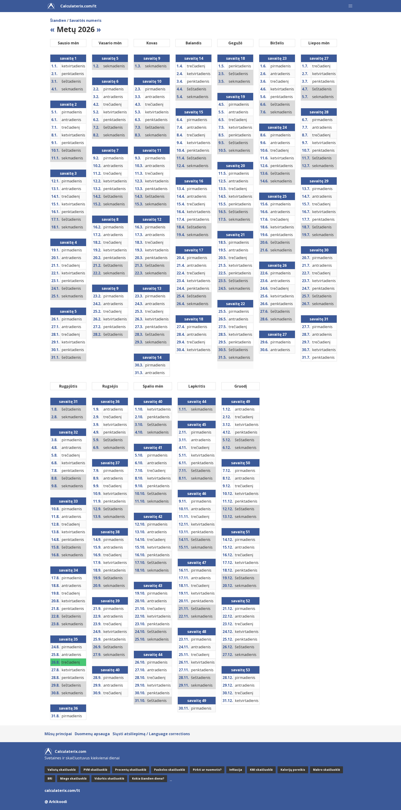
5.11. (183, 455)
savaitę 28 (319, 112)
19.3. (139, 250)
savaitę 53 (240, 669)
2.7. (305, 73)
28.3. (139, 334)
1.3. (138, 66)
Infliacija (235, 770)
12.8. (55, 524)
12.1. (55, 181)
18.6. (264, 227)
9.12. (227, 485)
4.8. (54, 447)
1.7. (305, 66)
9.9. (96, 485)
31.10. (140, 700)
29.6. (264, 342)
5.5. (221, 112)
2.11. (183, 432)
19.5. (222, 250)
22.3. (139, 273)
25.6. (264, 296)
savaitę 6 (110, 81)
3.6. (263, 81)
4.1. (54, 89)
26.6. (264, 303)
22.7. (306, 273)
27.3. (139, 326)
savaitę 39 (110, 600)
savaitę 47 (196, 562)
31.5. (222, 357)
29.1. (55, 342)
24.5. (222, 288)
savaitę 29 (319, 181)
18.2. (97, 242)
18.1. (55, 227)
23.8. (55, 623)
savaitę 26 (277, 265)
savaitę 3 (68, 173)
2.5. (221, 73)
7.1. (54, 127)
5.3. (138, 112)
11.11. (184, 516)
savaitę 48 (196, 631)
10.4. (181, 150)
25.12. (228, 639)
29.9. (97, 685)
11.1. (55, 158)
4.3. (138, 104)
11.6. (264, 158)
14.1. (55, 196)
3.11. (183, 439)
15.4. (181, 204)
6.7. (305, 119)
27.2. (97, 326)
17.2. (97, 234)
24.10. (140, 631)
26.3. (139, 319)
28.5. (222, 334)
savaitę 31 (319, 319)
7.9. (96, 470)
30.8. (55, 692)
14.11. (184, 539)
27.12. (228, 654)
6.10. (139, 462)
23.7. (306, 280)
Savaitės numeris (85, 20)
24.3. (139, 303)
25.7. (306, 296)
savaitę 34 (68, 570)
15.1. (55, 204)
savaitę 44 (152, 654)
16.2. (97, 227)
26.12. (228, 646)
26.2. (97, 319)
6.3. (138, 119)
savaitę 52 (240, 600)
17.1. (55, 219)
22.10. (140, 616)
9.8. (54, 485)
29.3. (139, 342)
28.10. (140, 677)
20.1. (55, 257)
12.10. (140, 524)
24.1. (55, 288)
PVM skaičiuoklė (95, 770)
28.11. (184, 677)
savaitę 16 (193, 181)
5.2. (96, 112)
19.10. (140, 593)
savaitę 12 (151, 219)
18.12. (228, 570)
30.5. (222, 349)
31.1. (55, 357)
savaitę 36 (68, 708)
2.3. (138, 89)
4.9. (96, 432)
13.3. (139, 188)
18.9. (97, 570)
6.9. (96, 447)
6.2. (96, 119)
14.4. (181, 196)
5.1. (54, 112)
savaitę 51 (240, 531)
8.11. (183, 478)
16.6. (264, 211)
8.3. (138, 135)
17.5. (222, 219)
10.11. (184, 508)
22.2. (97, 273)
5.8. (54, 455)
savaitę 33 (68, 501)
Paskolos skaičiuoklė (169, 770)
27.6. (264, 311)
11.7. (306, 158)
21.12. (228, 608)
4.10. (139, 432)
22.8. (55, 616)
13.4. (181, 188)
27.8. (55, 669)
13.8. (55, 531)
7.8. (54, 470)
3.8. (54, 439)
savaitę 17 (193, 250)
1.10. (139, 409)
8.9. (96, 478)
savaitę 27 (277, 334)
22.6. (264, 273)
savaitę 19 (235, 96)
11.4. (181, 158)
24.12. (228, 631)
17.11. (184, 577)
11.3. (139, 173)
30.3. (139, 365)
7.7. (305, 127)
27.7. (306, 326)
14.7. (306, 196)
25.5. (222, 311)
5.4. (180, 96)
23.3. (139, 296)
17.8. (55, 577)
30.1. (55, 349)
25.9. (97, 639)
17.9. (97, 562)
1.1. (54, 66)
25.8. (55, 654)
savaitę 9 (110, 288)
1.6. (263, 66)
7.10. (139, 470)
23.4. (181, 280)
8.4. (180, 135)
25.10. (140, 639)
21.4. (181, 265)
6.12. (227, 447)
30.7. (306, 349)
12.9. (97, 508)
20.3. (139, 257)
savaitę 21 (235, 234)
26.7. (306, 303)
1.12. (227, 409)
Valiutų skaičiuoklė (62, 770)
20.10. (140, 600)
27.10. (140, 669)
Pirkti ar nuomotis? (207, 770)
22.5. (222, 273)
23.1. (55, 280)
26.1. (55, 319)
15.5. (222, 204)
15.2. (97, 204)
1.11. (183, 409)
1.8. (54, 409)
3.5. (221, 81)
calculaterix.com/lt (62, 790)
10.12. (228, 493)
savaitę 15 (193, 112)
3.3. (138, 96)
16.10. (140, 554)
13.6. (264, 173)
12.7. (306, 165)
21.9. (97, 608)
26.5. (222, 319)
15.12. (228, 547)
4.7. (305, 89)
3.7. (305, 81)
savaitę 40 (110, 669)
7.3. (138, 127)
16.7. (306, 211)
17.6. (264, 219)
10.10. (140, 493)
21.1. (55, 265)
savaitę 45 (196, 424)
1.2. (96, 66)
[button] (350, 6)
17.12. (228, 562)
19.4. (181, 234)
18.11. (184, 585)
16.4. (181, 211)
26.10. (140, 662)
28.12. (228, 677)
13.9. (97, 516)
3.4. (180, 81)
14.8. (55, 539)
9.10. (139, 485)
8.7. (305, 135)
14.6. (264, 181)
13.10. (140, 531)
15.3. (139, 204)
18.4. (181, 227)
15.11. (184, 547)
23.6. (264, 280)
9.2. (96, 158)
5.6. (263, 96)
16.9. (97, 554)
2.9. (96, 416)
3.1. (54, 81)
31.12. (228, 700)
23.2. (97, 296)
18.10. (140, 570)
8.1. (54, 135)
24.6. (264, 288)
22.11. (184, 616)
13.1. (55, 188)
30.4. (181, 349)
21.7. (306, 265)
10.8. (55, 508)
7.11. (183, 470)
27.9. (97, 654)
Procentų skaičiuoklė (130, 770)
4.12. (227, 432)
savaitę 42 (152, 516)
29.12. (228, 685)
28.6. (264, 319)
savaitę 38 (110, 531)
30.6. (264, 349)
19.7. (306, 234)
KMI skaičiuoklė (261, 770)
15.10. (140, 547)
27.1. (55, 326)
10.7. (306, 150)
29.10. (140, 685)
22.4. (181, 273)
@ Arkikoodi (56, 801)
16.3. (139, 227)
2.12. (227, 416)
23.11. (184, 639)
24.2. (97, 303)
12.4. (181, 165)
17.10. (140, 562)
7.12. (227, 470)
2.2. (96, 89)
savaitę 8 (110, 219)
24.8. (55, 646)
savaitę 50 (240, 462)
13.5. (222, 188)
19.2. (97, 250)
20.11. (184, 600)
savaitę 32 (68, 432)
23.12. (228, 623)
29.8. (55, 685)
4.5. (221, 104)
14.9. (97, 539)
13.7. (306, 188)
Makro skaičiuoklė (326, 770)
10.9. (97, 493)
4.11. (183, 447)
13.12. (228, 516)
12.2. (97, 181)
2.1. (54, 73)
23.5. (222, 280)
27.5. (222, 326)
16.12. (228, 554)
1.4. (180, 66)
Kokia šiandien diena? (148, 778)
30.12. (228, 692)
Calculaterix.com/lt (78, 6)
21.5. (222, 265)
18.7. (306, 227)
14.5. (222, 196)
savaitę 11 (151, 150)
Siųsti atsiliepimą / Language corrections (151, 733)
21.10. (140, 608)
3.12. (227, 424)
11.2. (97, 173)
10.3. (139, 165)
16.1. (55, 211)
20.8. (55, 600)
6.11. (183, 462)
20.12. (228, 585)
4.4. (180, 89)
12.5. (222, 181)
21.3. (139, 265)
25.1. (55, 296)
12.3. (139, 181)
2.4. (180, 73)
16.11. (184, 570)
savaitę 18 (193, 319)
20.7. (306, 257)
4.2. (96, 104)
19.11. (184, 593)
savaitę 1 (68, 58)
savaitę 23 (277, 58)
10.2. (97, 165)
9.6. (263, 142)
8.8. (54, 478)
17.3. (139, 234)
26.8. (55, 662)
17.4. (181, 219)
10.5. (222, 150)
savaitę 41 (152, 447)
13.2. (97, 188)
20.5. (222, 257)
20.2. (97, 257)
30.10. (140, 692)
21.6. (264, 250)
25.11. (184, 654)
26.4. (181, 303)
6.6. (263, 104)
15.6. (264, 204)
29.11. (184, 685)
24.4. (181, 288)
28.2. (97, 334)
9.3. (138, 158)
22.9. (97, 616)
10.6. (264, 150)
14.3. (139, 196)
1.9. (96, 409)
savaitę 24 (277, 127)
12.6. (264, 165)
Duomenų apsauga (92, 733)
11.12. (228, 501)
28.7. (306, 334)
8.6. (263, 135)
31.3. (139, 372)
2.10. (139, 416)
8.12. (227, 478)
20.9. (97, 585)
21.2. (97, 265)
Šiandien (58, 20)
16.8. (55, 554)
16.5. (222, 211)
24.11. (184, 646)
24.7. (306, 288)
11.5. (222, 173)
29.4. (181, 342)
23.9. (97, 623)
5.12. (227, 439)
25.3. (139, 311)
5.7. (305, 96)
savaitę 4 (68, 242)
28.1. (55, 334)
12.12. (228, 508)
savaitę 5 (68, 311)
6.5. (221, 119)
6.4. (180, 119)
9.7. (305, 142)
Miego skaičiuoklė (73, 778)
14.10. (140, 539)
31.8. (55, 715)
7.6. (263, 112)
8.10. (139, 478)
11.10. (140, 501)
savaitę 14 (151, 357)
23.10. (140, 623)
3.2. (96, 96)
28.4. (181, 334)
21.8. (55, 608)
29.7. (306, 342)
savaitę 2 (68, 104)
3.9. (96, 424)
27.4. (181, 326)
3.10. (139, 424)
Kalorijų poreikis (293, 770)
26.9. (97, 646)
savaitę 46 (196, 493)
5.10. (139, 455)
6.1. (54, 119)
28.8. (55, 677)
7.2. (96, 127)
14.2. (97, 196)
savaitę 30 (319, 250)
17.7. (306, 219)
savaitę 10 (151, 81)
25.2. (97, 311)
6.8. (54, 462)
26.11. (184, 662)
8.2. (96, 135)
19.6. (264, 234)
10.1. (55, 150)
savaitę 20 (235, 165)
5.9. (96, 439)
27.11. (184, 669)
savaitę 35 (68, 639)
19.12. (228, 577)
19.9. (97, 577)
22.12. (228, 616)
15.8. (55, 547)
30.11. (184, 708)
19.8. (55, 593)
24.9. (97, 631)
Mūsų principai (58, 733)
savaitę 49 (196, 700)
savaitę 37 (110, 462)
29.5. (222, 342)
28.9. (97, 677)
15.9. (97, 547)
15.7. (306, 204)
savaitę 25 (277, 196)
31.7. (306, 357)
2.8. (54, 416)
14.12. (228, 539)
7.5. (221, 127)
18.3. (139, 242)
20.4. (181, 257)
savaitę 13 (151, 288)
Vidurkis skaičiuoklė (109, 778)
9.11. (183, 501)
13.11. (184, 531)
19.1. (55, 250)
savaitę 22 (235, 303)
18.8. (55, 585)
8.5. (221, 135)
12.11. (184, 524)
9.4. (180, 142)
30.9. (97, 692)
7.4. (180, 127)
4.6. (263, 89)
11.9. (97, 501)
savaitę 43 (152, 585)
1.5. (221, 66)
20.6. (264, 242)
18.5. (222, 242)
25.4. (181, 296)
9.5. (221, 142)
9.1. (54, 142)
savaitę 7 (110, 150)
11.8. (55, 516)
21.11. (184, 608)
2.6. (263, 73)
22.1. (55, 273)
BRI (50, 778)
